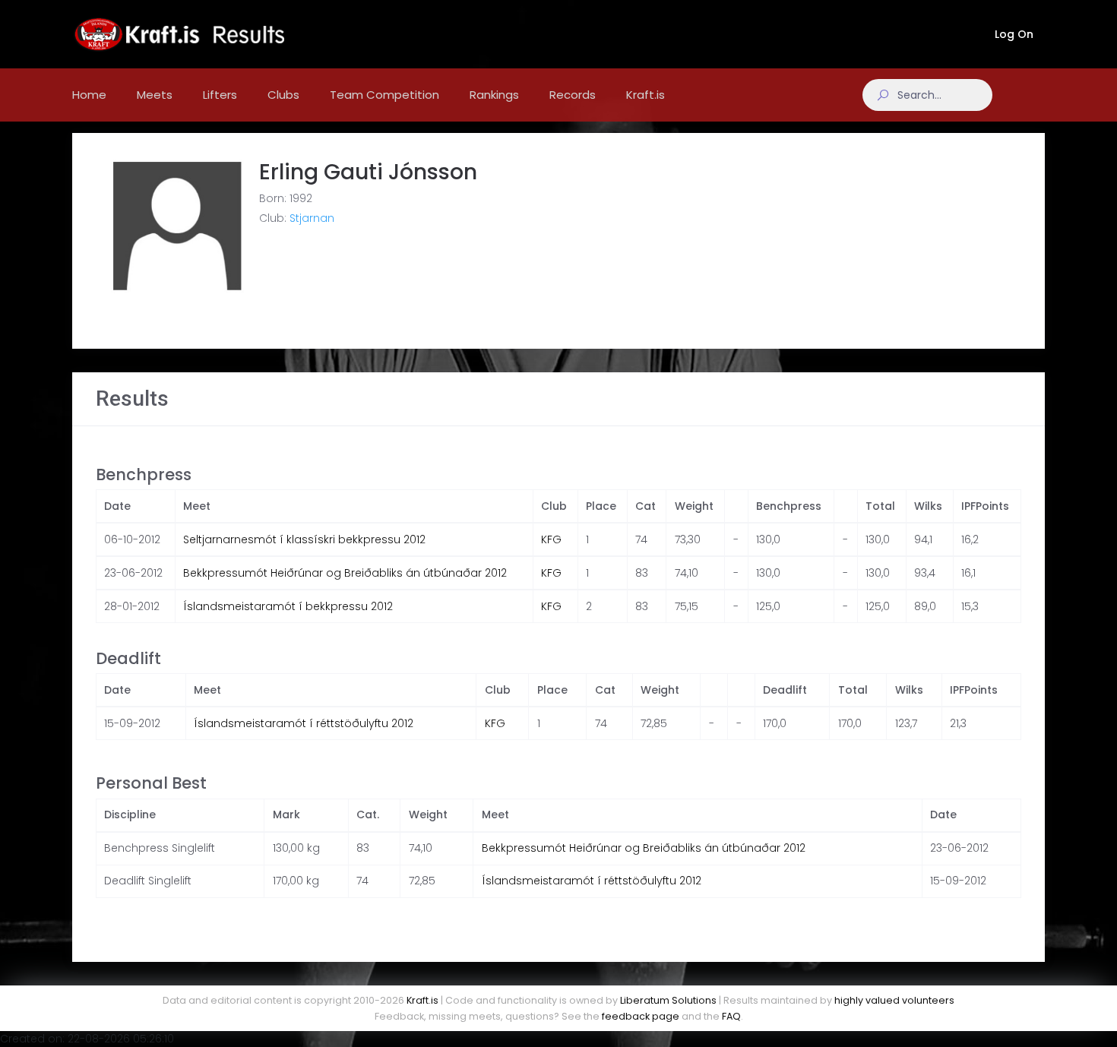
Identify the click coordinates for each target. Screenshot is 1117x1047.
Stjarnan (312, 218)
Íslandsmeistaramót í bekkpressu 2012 (288, 606)
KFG (551, 539)
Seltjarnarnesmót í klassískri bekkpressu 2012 (304, 539)
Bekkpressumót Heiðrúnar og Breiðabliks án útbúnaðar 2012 (345, 572)
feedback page (640, 1016)
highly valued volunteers (894, 1000)
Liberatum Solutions (668, 1000)
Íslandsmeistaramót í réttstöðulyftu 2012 (303, 723)
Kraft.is (422, 1000)
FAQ (731, 1016)
